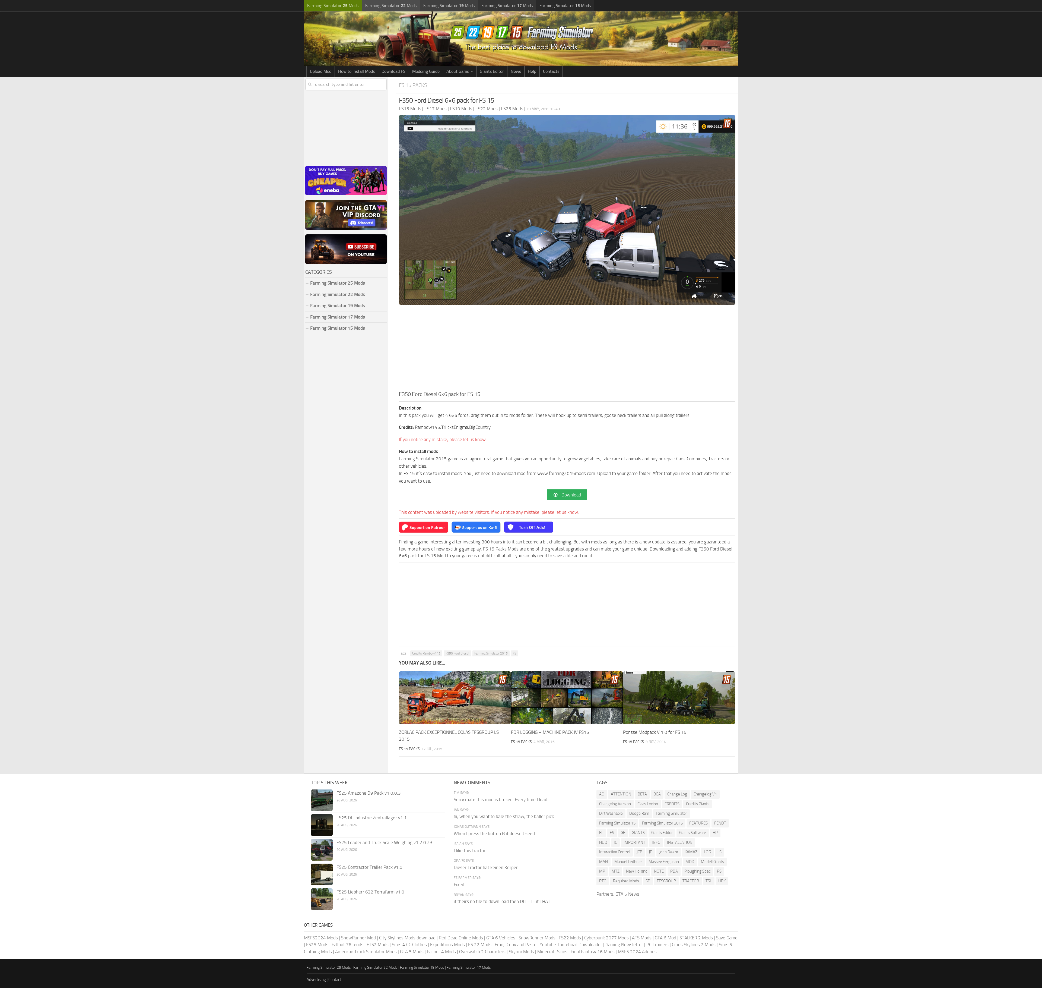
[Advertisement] (567, 349)
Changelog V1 (705, 794)
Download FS (393, 71)
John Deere (668, 851)
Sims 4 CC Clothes (409, 944)
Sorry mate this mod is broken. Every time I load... (502, 799)
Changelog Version (615, 803)
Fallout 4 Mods (441, 951)
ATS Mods (642, 937)
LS (719, 851)
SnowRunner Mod (358, 937)
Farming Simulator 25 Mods (329, 967)
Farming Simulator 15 (617, 823)
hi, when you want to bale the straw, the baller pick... (505, 816)
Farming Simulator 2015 (423, 458)
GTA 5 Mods (412, 951)
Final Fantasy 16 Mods (593, 951)
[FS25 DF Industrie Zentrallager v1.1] (322, 825)
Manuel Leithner (628, 861)
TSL (709, 881)
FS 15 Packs (413, 85)
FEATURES (698, 823)
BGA (657, 794)
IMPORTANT (634, 842)
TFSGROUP (666, 881)
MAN (603, 861)
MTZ (616, 871)
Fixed (459, 884)
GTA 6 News (627, 894)
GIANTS (638, 832)
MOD (689, 861)
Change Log (677, 794)
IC (615, 842)
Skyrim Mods (521, 951)
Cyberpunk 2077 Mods (606, 937)
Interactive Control (614, 851)
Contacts (551, 71)
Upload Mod (320, 71)
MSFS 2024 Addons (637, 951)
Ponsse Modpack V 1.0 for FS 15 (655, 732)
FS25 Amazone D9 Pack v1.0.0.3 (368, 793)
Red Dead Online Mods (461, 937)
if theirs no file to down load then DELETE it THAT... (504, 901)
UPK (722, 881)
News (516, 71)
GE (623, 832)
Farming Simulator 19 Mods (337, 305)
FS (514, 653)
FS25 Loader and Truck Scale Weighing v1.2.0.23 (384, 842)
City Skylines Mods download (407, 937)
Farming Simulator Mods (332, 5)
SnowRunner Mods (537, 937)
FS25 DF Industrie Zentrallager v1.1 (371, 817)
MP (602, 871)
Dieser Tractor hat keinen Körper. (486, 867)
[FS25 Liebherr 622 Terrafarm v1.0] (322, 899)
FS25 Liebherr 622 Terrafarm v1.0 (370, 892)
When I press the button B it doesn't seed (494, 833)
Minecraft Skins (552, 951)
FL (601, 832)
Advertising (316, 979)
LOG (707, 851)
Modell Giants (712, 861)
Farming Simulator (671, 813)
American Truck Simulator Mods (366, 951)
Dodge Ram (639, 813)
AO (601, 794)
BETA (642, 794)
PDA (674, 871)
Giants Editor (492, 71)
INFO (656, 842)
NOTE (659, 871)
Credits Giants (697, 803)
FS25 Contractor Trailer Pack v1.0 (369, 867)
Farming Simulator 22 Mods (337, 294)
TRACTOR (690, 881)
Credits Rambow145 (426, 653)
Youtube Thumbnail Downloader (571, 944)
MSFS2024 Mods (321, 937)
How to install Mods (356, 71)
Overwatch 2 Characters (482, 951)
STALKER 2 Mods (696, 937)
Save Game (727, 937)
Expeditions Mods (447, 944)
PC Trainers (657, 944)
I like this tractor (469, 850)
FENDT (720, 823)
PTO (602, 881)
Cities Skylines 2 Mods (694, 944)
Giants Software (692, 832)
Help (532, 71)
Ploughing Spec (697, 871)
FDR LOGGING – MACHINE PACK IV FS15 (550, 732)
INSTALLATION (679, 842)
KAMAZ (691, 851)
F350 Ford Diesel (457, 653)
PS (719, 871)
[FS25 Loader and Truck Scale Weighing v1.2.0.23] (322, 850)
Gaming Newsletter (624, 944)
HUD (603, 842)
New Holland (636, 871)
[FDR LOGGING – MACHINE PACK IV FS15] (567, 697)
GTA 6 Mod (665, 937)
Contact (334, 979)
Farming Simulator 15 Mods (337, 328)
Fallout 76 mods (347, 944)
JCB (639, 851)
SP (648, 881)
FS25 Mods (317, 944)
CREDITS (672, 803)
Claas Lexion (647, 803)
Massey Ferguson (664, 861)
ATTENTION (621, 794)
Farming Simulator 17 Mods (337, 317)
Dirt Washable (611, 813)
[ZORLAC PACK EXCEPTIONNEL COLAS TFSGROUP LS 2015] (455, 697)
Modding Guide (426, 71)
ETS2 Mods (378, 944)
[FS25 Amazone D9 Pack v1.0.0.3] (322, 800)
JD (651, 851)
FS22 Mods (570, 937)
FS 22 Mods (479, 944)
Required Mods (626, 881)
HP (715, 832)
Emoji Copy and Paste (515, 944)
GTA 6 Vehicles (500, 937)
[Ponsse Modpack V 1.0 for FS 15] (679, 697)
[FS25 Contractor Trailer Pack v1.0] (322, 874)
